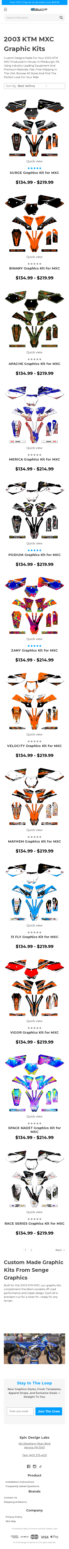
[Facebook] (28, 1466)
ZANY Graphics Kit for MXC (34, 650)
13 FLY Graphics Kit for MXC (34, 937)
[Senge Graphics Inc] (38, 9)
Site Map (11, 1521)
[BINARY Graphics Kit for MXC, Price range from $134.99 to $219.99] (34, 224)
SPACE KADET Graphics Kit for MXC (34, 1130)
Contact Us (10, 1497)
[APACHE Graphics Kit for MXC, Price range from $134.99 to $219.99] (34, 319)
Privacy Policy (14, 1516)
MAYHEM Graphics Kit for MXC (34, 841)
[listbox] (33, 86)
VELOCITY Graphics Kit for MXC (34, 746)
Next (59, 1250)
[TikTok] (40, 1466)
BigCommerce (30, 1528)
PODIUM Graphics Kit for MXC (34, 555)
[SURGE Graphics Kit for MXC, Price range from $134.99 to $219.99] (34, 128)
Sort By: (11, 86)
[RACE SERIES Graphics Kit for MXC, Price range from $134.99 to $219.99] (34, 1179)
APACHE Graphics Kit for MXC (34, 364)
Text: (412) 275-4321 (34, 1455)
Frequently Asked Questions (22, 1486)
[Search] (61, 17)
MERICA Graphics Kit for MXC (34, 459)
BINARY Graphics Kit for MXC (34, 268)
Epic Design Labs (49, 1528)
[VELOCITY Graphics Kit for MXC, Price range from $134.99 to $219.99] (34, 701)
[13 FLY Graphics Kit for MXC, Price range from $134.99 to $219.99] (34, 892)
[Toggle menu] (5, 9)
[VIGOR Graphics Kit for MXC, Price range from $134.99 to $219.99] (34, 988)
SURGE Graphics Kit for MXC (34, 173)
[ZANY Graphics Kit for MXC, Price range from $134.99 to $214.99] (34, 606)
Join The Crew (49, 1411)
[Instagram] (34, 1466)
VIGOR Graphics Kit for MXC (34, 1032)
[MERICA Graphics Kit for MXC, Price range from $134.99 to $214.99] (34, 415)
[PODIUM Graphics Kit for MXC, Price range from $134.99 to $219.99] (34, 510)
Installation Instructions (20, 1482)
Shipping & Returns (15, 1502)
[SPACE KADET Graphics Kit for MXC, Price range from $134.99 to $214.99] (34, 1084)
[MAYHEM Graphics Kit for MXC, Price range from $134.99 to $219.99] (34, 797)
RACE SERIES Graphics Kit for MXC (34, 1223)
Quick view (34, 161)
